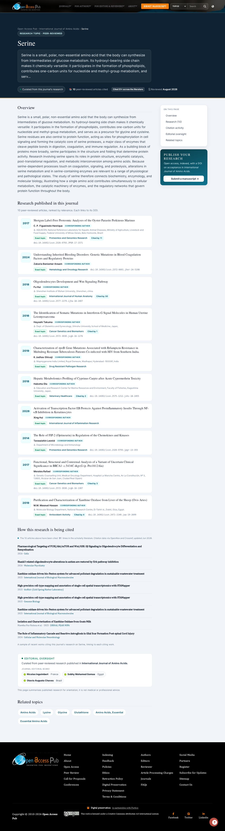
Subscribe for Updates (192, 772)
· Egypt (86, 674)
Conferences (71, 784)
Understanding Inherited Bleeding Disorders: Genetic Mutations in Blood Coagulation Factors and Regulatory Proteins (87, 256)
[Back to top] (213, 822)
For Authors (82, 6)
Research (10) (174, 121)
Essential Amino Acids (33, 721)
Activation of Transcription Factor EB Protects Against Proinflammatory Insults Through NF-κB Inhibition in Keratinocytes (91, 410)
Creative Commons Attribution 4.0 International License (133, 814)
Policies (106, 766)
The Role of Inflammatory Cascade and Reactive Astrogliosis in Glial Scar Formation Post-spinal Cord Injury (76, 633)
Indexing (107, 754)
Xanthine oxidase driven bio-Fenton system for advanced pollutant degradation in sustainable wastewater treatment (81, 573)
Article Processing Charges (157, 772)
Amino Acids (28, 712)
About (131, 6)
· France (42, 674)
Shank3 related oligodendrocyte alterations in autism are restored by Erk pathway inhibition (68, 561)
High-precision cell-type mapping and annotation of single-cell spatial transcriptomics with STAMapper (74, 585)
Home (67, 754)
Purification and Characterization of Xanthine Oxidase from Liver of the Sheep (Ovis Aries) (90, 500)
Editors (145, 760)
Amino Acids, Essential (109, 712)
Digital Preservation (114, 784)
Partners (184, 760)
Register (184, 766)
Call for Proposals (74, 778)
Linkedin (203, 817)
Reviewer (146, 766)
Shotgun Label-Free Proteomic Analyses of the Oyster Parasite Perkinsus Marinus (84, 220)
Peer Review (71, 772)
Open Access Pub (27, 28)
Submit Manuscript (155, 6)
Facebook (173, 817)
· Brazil (44, 680)
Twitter (189, 817)
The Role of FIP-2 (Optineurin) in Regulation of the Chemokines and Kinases (81, 435)
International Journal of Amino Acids (59, 28)
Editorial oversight (176, 133)
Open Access (71, 766)
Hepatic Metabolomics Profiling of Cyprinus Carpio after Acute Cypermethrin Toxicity (87, 378)
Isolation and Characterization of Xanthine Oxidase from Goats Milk (54, 621)
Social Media (187, 754)
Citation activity (175, 127)
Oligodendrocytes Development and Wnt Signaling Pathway (71, 281)
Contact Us (185, 784)
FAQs (144, 784)
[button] (179, 6)
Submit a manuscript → (185, 178)
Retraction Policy (112, 778)
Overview (171, 115)
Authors (146, 754)
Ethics (106, 772)
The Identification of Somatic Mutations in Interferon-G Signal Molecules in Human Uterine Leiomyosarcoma (91, 315)
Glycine (62, 712)
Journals (64, 6)
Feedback (108, 760)
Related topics (174, 140)
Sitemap (184, 778)
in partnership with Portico (125, 807)
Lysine (47, 712)
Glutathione (81, 712)
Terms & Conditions (114, 796)
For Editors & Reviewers (109, 6)
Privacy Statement (113, 790)
